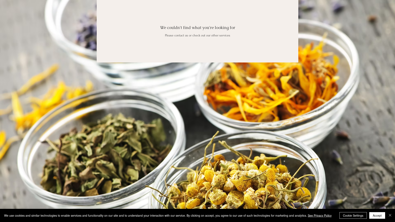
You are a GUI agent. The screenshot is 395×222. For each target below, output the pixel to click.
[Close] (390, 215)
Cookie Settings (353, 215)
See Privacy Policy (320, 215)
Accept (377, 215)
